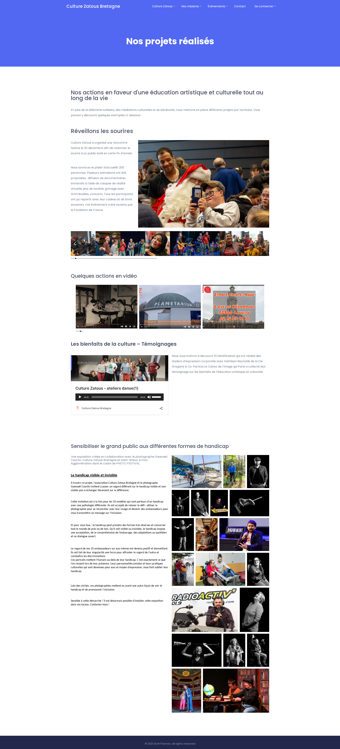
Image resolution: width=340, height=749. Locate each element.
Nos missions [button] (190, 6)
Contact (240, 6)
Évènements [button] (216, 6)
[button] (75, 243)
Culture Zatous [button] (162, 6)
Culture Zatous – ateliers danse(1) (100, 363)
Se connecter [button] (264, 6)
